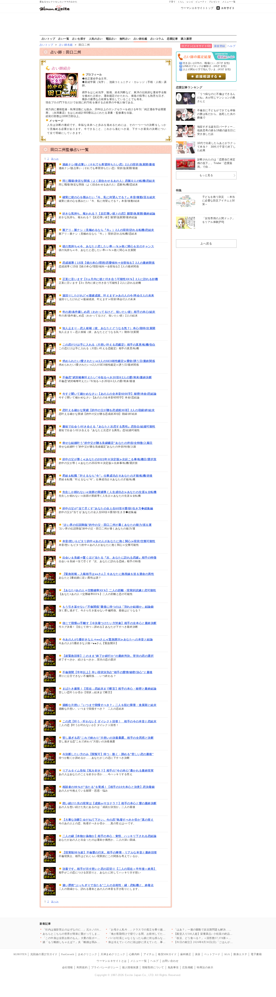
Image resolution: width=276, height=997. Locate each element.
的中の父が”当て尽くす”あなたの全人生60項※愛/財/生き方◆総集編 (107, 508)
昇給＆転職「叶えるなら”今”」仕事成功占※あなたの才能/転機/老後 (107, 475)
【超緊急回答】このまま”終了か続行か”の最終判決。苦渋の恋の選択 (108, 655)
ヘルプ (231, 46)
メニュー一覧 (229, 2)
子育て (172, 2)
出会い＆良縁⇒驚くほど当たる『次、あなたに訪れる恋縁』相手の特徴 (109, 557)
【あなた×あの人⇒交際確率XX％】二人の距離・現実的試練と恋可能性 (109, 590)
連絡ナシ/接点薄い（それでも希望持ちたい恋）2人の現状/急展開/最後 (108, 164)
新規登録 (219, 46)
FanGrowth (67, 954)
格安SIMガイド (167, 954)
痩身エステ (240, 954)
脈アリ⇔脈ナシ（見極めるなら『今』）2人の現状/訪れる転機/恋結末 (108, 230)
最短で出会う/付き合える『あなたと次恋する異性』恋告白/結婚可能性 (108, 426)
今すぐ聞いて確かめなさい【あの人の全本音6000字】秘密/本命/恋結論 (109, 393)
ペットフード (212, 954)
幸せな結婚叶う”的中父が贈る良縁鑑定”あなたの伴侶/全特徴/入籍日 (107, 443)
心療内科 (134, 954)
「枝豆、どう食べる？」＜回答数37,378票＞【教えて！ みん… (212, 938)
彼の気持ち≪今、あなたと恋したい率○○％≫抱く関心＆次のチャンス (108, 246)
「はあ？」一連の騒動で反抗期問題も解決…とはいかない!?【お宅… (216, 929)
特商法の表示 (205, 967)
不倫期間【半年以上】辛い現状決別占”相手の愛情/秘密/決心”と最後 (107, 672)
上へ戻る (206, 243)
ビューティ (201, 2)
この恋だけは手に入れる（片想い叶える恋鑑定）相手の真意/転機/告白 (108, 344)
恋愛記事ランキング (189, 87)
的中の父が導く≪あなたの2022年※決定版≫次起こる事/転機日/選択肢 (109, 459)
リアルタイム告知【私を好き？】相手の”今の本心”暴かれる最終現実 (108, 770)
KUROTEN (20, 954)
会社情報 (67, 967)
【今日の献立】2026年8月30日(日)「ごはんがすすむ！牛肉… (211, 942)
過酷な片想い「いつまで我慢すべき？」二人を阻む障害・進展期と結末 (109, 705)
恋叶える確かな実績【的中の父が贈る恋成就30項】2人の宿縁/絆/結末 (108, 410)
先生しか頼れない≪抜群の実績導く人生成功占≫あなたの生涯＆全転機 (109, 492)
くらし (181, 2)
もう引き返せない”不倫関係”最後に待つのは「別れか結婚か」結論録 (108, 606)
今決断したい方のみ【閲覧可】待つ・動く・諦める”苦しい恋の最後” (108, 754)
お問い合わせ (170, 960)
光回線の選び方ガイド (44, 954)
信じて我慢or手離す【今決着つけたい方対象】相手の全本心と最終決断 (109, 623)
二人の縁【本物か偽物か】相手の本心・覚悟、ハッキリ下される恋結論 (109, 836)
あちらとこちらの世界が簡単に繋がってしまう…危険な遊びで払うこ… (86, 933)
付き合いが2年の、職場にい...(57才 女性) (206, 63)
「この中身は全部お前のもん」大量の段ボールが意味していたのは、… (86, 938)
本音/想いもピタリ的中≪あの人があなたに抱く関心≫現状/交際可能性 (108, 541)
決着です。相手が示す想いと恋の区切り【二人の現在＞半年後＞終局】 (109, 868)
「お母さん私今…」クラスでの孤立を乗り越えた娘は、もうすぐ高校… (152, 929)
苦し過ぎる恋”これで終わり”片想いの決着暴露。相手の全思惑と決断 (108, 737)
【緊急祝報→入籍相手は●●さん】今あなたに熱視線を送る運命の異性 (108, 574)
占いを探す (79, 38)
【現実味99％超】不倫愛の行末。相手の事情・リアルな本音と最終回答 (109, 852)
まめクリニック (87, 954)
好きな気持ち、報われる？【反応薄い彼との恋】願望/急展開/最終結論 (108, 213)
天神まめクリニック (113, 954)
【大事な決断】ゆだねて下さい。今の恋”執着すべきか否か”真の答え (108, 819)
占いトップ (48, 38)
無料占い (125, 38)
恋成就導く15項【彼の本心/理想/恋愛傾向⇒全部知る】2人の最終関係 (108, 262)
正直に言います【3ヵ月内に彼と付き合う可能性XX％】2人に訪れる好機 (110, 279)
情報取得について (153, 967)
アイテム (148, 954)
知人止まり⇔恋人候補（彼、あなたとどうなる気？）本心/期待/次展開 (108, 328)
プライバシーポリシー (104, 967)
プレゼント (214, 2)
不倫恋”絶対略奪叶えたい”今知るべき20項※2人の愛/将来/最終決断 (107, 377)
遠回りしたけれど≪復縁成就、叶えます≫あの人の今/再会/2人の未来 (108, 295)
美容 (197, 954)
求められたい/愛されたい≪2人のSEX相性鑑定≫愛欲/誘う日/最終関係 (108, 361)
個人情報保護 (130, 967)
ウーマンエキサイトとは (112, 960)
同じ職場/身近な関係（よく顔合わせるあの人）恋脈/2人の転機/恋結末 (108, 180)
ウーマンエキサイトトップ (197, 8)
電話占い (111, 38)
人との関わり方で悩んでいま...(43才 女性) (207, 69)
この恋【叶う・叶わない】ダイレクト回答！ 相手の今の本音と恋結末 (109, 721)
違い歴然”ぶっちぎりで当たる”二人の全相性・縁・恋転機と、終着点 (108, 885)
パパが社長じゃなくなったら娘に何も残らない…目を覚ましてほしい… (152, 938)
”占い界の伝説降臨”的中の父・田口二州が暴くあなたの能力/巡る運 (107, 524)
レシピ (190, 2)
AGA (227, 954)
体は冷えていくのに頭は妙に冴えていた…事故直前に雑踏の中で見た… (152, 942)
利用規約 (82, 967)
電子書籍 (256, 954)
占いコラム (157, 38)
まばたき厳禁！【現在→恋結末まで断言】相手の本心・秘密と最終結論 (109, 688)
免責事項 (173, 967)
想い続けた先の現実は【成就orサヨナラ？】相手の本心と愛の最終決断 (109, 803)
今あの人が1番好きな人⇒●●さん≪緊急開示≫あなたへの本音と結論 (107, 639)
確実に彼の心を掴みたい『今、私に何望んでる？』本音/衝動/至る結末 (108, 197)
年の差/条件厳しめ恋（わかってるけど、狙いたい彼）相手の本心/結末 (108, 311)
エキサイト (228, 8)
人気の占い (96, 38)
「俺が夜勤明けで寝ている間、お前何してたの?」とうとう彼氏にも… (151, 933)
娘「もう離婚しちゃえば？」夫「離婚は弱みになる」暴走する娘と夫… (86, 942)
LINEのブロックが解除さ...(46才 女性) (205, 66)
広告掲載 (187, 967)
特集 (179, 190)
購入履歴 (186, 38)
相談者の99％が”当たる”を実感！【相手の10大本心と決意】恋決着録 (108, 786)
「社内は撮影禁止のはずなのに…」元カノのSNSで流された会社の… (85, 929)
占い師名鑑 (140, 38)
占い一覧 (63, 38)
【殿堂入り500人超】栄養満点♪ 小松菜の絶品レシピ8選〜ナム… (213, 933)
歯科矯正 (185, 954)
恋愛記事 (172, 38)
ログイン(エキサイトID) (196, 46)
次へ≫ (55, 159)
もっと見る (206, 175)
